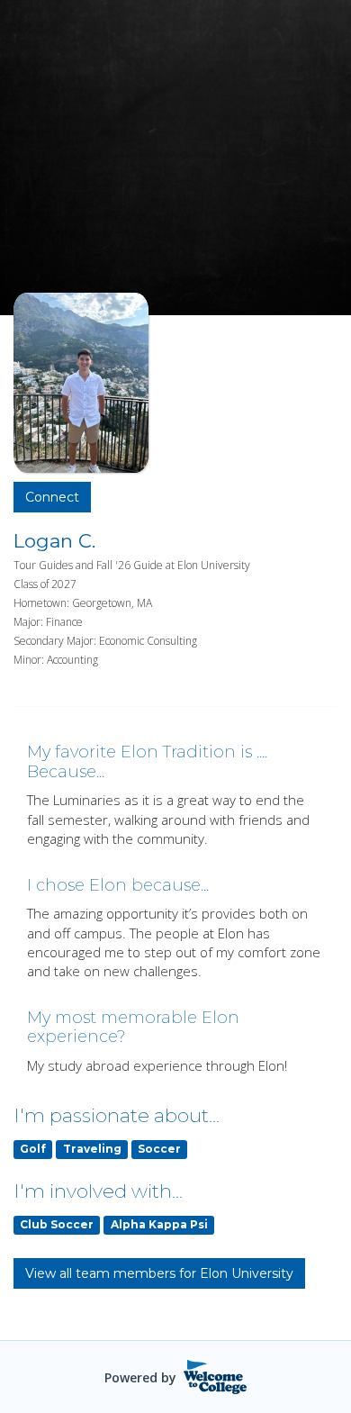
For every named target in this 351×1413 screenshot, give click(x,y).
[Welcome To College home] (216, 1377)
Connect (52, 497)
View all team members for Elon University (159, 1273)
